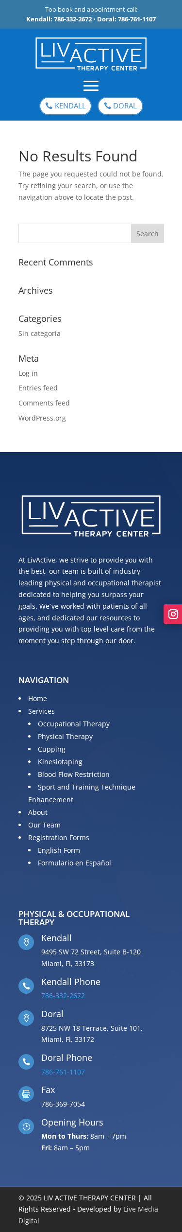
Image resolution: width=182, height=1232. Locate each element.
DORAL (125, 105)
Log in (28, 373)
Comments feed (44, 402)
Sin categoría (39, 333)
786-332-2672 (63, 995)
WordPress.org (42, 417)
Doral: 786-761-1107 (126, 19)
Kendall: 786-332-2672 (59, 19)
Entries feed (38, 387)
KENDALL (70, 105)
